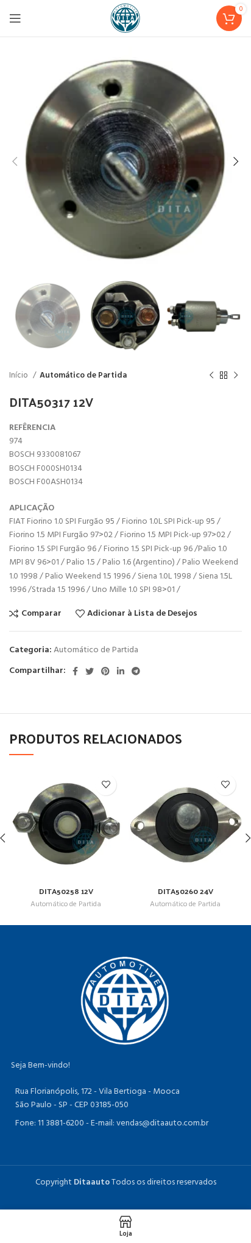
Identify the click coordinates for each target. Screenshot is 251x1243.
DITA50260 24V (185, 891)
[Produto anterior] (211, 376)
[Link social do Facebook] (75, 671)
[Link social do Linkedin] (120, 671)
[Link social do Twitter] (89, 671)
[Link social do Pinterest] (105, 671)
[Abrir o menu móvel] (15, 18)
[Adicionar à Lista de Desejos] (105, 784)
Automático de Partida (83, 375)
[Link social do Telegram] (136, 671)
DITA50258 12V (66, 891)
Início (19, 375)
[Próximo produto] (236, 376)
